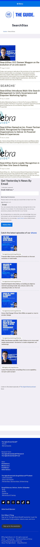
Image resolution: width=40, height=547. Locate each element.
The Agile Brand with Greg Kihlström (11, 254)
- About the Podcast (8, 479)
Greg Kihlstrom (7, 487)
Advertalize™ (6, 469)
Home (5, 31)
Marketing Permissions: (8, 197)
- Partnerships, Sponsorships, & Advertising (15, 481)
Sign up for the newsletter (11, 526)
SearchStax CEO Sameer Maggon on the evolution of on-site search (19, 63)
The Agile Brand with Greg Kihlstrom (14, 475)
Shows (4, 444)
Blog (3, 489)
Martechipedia (6, 446)
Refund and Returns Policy (24, 539)
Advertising (10, 539)
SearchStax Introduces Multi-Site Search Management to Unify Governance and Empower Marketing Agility (20, 93)
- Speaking (5, 493)
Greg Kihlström (22, 543)
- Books (4, 491)
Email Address (7, 190)
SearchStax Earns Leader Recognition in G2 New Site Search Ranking (19, 164)
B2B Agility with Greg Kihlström (10, 367)
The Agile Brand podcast (28, 387)
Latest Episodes (7, 477)
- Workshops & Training (9, 495)
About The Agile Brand (8, 543)
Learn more (20, 218)
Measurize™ (6, 465)
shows (34, 233)
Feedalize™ (5, 467)
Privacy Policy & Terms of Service (12, 541)
